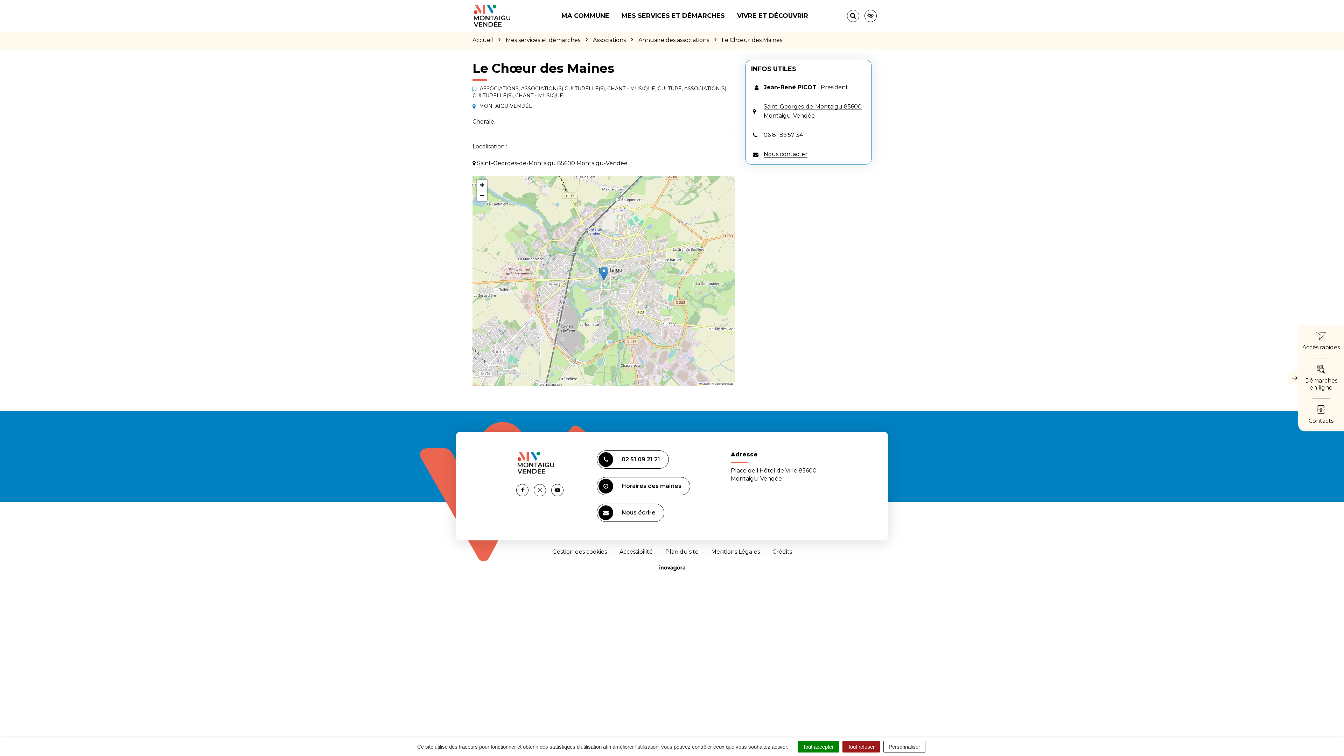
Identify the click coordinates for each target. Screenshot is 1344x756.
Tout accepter (818, 747)
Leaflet (706, 383)
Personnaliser (904, 747)
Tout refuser (861, 747)
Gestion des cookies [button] (579, 551)
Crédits (782, 551)
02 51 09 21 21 (641, 459)
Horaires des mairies (651, 486)
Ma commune (585, 16)
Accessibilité (636, 551)
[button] (604, 273)
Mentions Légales (735, 551)
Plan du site (682, 551)
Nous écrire (639, 512)
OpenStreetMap (724, 383)
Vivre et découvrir (772, 16)
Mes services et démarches (673, 16)
